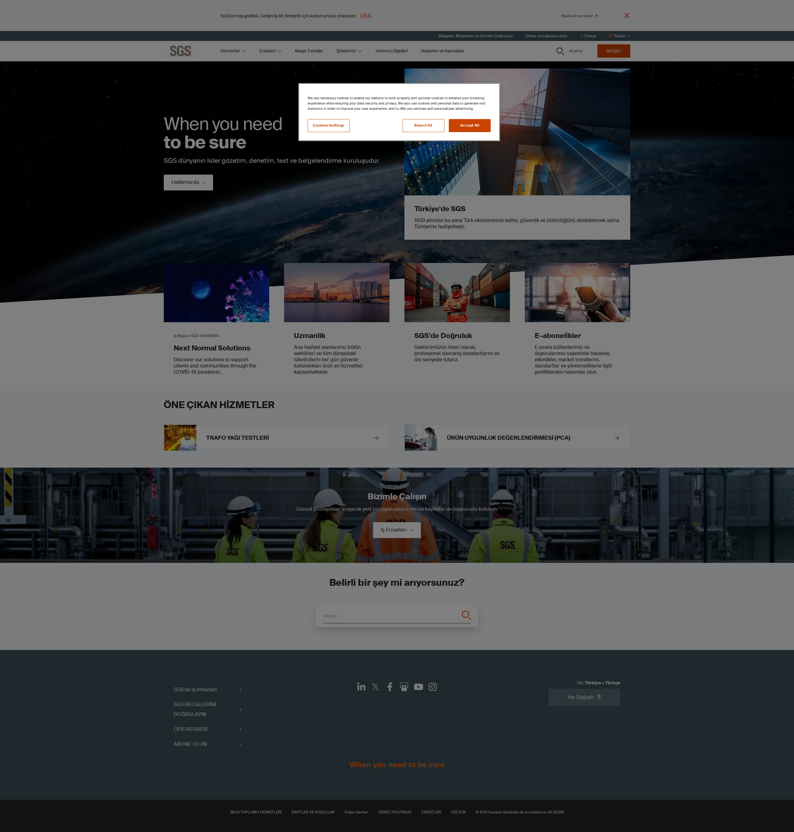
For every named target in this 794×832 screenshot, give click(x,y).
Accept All (470, 125)
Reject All (423, 125)
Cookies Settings (328, 125)
